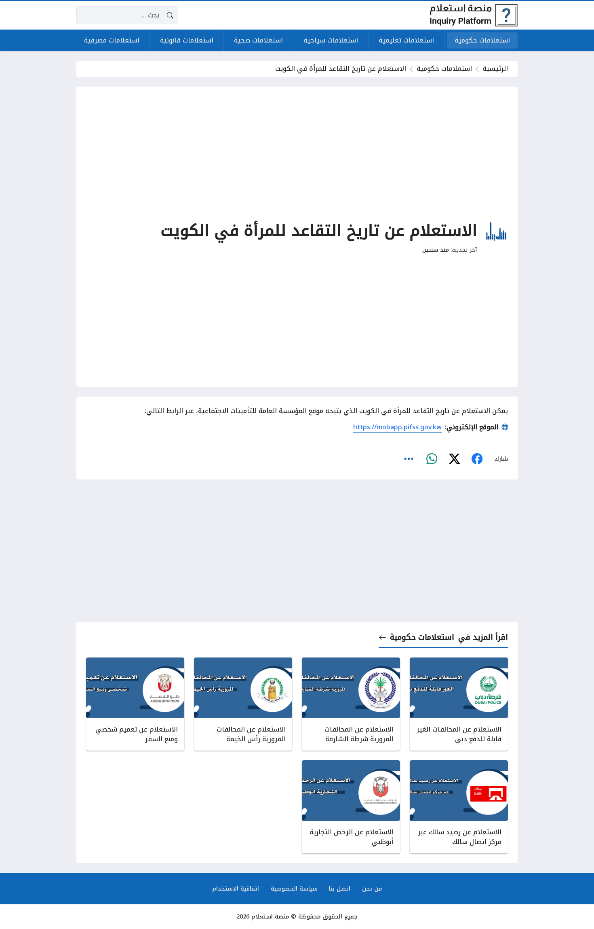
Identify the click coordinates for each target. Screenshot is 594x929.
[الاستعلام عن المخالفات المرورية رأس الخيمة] (243, 704)
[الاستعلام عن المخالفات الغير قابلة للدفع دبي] (459, 704)
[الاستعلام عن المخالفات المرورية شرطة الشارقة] (351, 704)
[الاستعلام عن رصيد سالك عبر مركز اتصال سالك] (459, 806)
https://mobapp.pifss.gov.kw (397, 427)
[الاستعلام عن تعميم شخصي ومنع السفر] (135, 704)
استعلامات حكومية (444, 68)
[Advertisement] (297, 153)
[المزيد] (409, 458)
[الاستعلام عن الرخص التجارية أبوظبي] (351, 806)
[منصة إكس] (454, 458)
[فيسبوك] (477, 458)
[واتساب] (431, 458)
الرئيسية (495, 68)
